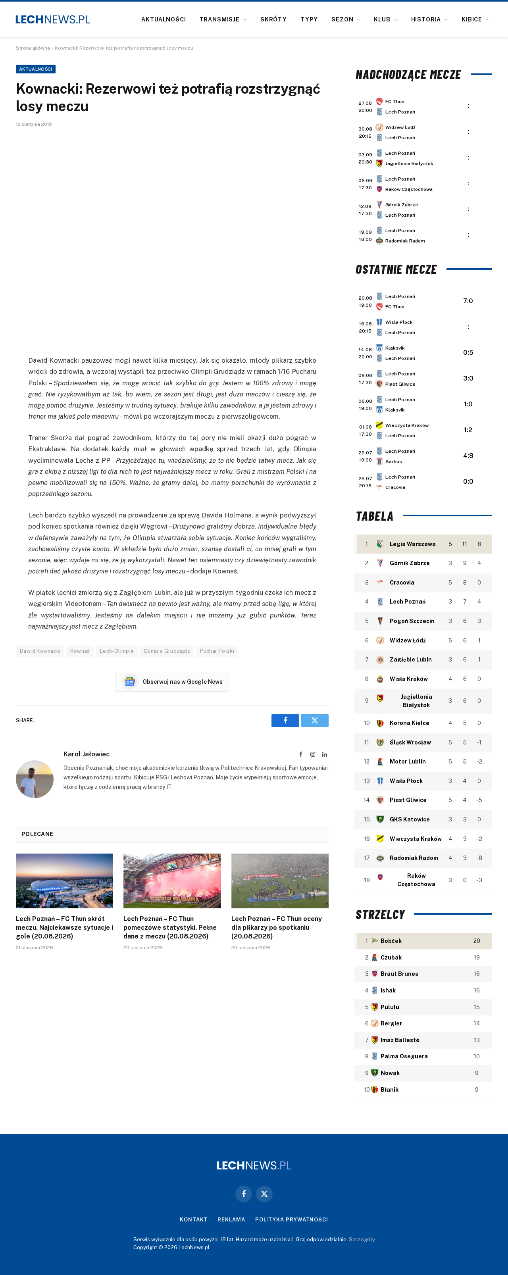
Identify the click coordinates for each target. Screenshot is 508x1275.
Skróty (273, 19)
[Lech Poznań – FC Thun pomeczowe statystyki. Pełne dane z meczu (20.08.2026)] (172, 881)
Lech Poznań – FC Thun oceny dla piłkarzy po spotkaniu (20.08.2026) (276, 927)
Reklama (231, 1220)
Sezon (342, 19)
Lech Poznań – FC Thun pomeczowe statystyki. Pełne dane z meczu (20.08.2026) (170, 927)
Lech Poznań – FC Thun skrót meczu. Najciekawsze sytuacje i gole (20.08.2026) (64, 927)
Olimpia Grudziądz (167, 651)
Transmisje (220, 19)
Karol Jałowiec (87, 754)
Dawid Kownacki (40, 651)
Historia (426, 19)
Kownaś (80, 651)
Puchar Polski (217, 651)
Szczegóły (362, 1239)
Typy (309, 19)
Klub (382, 19)
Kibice (472, 19)
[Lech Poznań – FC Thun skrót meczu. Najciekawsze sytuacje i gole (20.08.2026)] (64, 881)
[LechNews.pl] (53, 19)
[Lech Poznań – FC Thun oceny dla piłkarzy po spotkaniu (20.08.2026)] (280, 881)
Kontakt (194, 1220)
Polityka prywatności (291, 1220)
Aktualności (163, 19)
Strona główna (33, 48)
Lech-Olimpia (117, 651)
